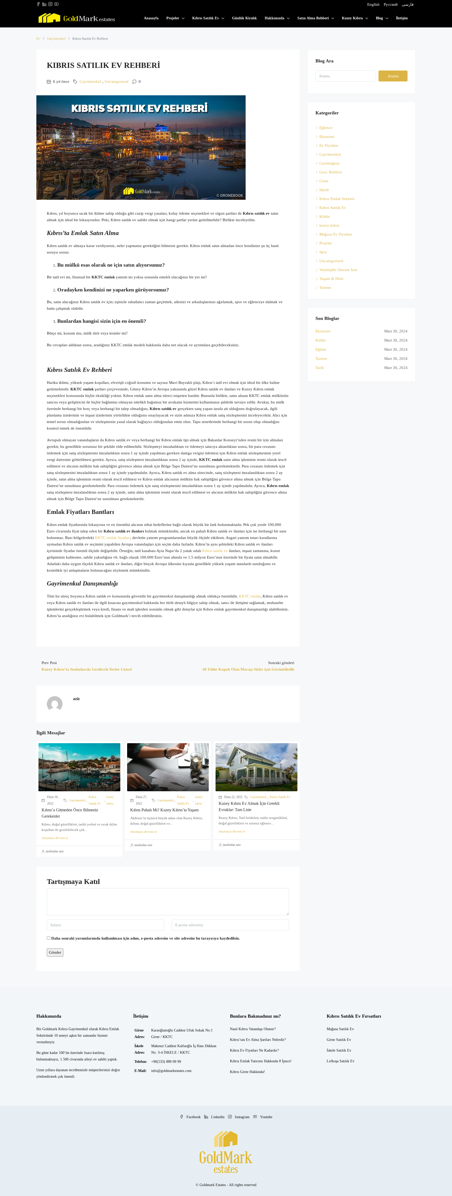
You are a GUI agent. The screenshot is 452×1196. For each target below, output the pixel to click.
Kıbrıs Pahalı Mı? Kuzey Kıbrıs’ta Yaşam (164, 810)
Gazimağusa (329, 163)
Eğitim (320, 349)
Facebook (193, 1117)
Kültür (324, 216)
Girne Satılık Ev (339, 1040)
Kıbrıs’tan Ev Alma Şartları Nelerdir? (258, 1040)
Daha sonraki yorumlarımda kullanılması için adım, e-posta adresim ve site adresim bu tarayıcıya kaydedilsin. (145, 938)
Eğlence (325, 128)
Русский (391, 4)
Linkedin (217, 1117)
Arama (393, 76)
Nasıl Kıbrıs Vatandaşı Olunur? (253, 1029)
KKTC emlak (250, 596)
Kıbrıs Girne (239, 1072)
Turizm (321, 358)
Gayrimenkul (56, 38)
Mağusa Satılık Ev (340, 1029)
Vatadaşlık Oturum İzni (338, 270)
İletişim (402, 18)
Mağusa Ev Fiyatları (335, 234)
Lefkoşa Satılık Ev (340, 1061)
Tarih (319, 368)
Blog (379, 18)
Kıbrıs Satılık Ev (205, 18)
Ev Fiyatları (328, 145)
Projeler (172, 18)
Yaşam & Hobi (331, 279)
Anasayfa (151, 18)
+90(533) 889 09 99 (166, 1062)
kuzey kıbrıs (110, 800)
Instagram (242, 1117)
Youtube (265, 1117)
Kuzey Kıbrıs (352, 18)
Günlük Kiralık (244, 18)
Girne (324, 181)
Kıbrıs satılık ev (215, 551)
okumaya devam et (55, 838)
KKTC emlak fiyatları (112, 538)
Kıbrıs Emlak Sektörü (336, 199)
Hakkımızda (274, 18)
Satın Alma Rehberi (313, 18)
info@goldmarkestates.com (171, 1071)
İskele (324, 190)
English (373, 4)
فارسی (408, 4)
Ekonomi (326, 136)
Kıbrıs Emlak (240, 1061)
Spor (323, 252)
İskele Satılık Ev (339, 1050)
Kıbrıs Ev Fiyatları (244, 1050)
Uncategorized (116, 81)
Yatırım (325, 287)
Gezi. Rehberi (330, 172)
